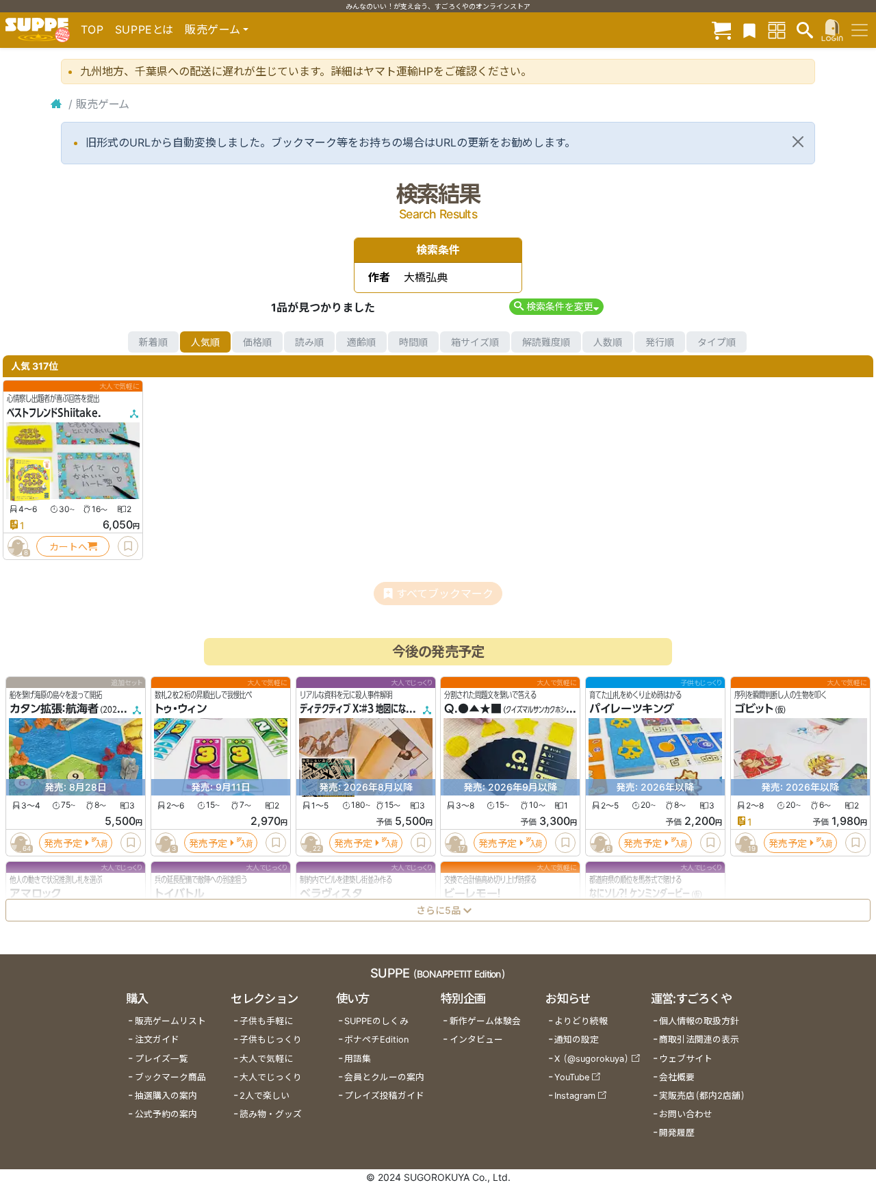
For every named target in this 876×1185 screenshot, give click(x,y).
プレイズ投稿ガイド (384, 1096)
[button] (556, 306)
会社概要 (677, 1077)
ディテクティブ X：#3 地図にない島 (360, 709)
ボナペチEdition (376, 1039)
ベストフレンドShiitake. (54, 412)
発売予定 (63, 843)
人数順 (607, 342)
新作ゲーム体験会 (485, 1021)
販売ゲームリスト (170, 1021)
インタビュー (476, 1039)
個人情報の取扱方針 (699, 1021)
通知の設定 (576, 1039)
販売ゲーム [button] (212, 29)
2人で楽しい (264, 1096)
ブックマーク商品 (170, 1077)
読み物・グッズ (271, 1114)
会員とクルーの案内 (384, 1077)
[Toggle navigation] (859, 30)
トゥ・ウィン (181, 709)
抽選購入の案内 (166, 1096)
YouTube (571, 1077)
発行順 (659, 342)
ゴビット (753, 709)
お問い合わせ (685, 1114)
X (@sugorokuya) (591, 1059)
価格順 (257, 342)
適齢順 (361, 342)
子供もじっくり (271, 1039)
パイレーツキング (631, 709)
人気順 (205, 342)
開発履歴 (677, 1132)
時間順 (413, 342)
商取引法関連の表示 (699, 1039)
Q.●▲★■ (473, 709)
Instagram (574, 1096)
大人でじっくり (271, 1077)
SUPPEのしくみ (376, 1021)
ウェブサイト (685, 1059)
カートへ (68, 546)
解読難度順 (546, 342)
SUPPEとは (144, 29)
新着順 (153, 342)
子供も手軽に (266, 1021)
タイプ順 (716, 342)
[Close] (798, 142)
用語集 (357, 1059)
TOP (92, 29)
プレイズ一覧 (161, 1059)
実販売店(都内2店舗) (702, 1096)
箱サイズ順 (475, 342)
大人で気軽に (266, 1059)
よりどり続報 (581, 1021)
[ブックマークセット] (749, 30)
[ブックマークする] (128, 546)
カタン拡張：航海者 (54, 709)
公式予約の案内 (166, 1114)
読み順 (309, 342)
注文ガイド (157, 1039)
